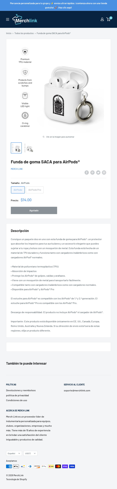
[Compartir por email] (104, 172)
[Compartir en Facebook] (87, 172)
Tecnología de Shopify (16, 479)
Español (11, 453)
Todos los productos (24, 33)
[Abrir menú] (7, 19)
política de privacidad (17, 395)
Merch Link (17, 169)
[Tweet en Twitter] (98, 172)
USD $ (28, 453)
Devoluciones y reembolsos (21, 390)
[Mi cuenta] (102, 19)
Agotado (34, 210)
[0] (108, 19)
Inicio (8, 33)
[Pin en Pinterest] (92, 172)
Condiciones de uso (16, 400)
